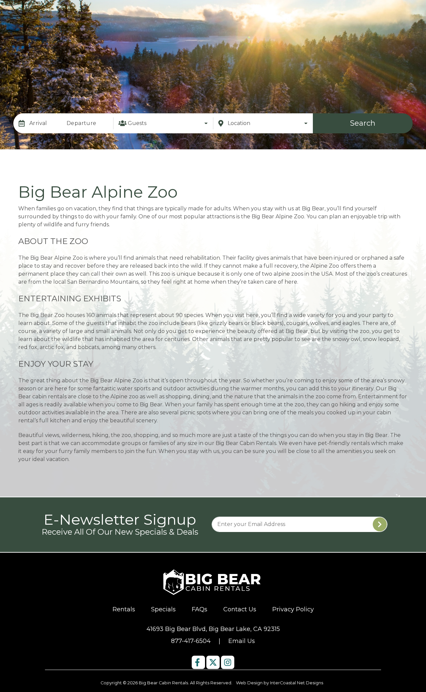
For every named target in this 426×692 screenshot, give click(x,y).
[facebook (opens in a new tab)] (198, 662)
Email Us (241, 641)
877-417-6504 (191, 641)
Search (362, 123)
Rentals (123, 609)
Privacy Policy (293, 609)
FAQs (199, 609)
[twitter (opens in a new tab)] (213, 662)
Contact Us (239, 609)
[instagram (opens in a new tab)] (227, 662)
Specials (163, 609)
